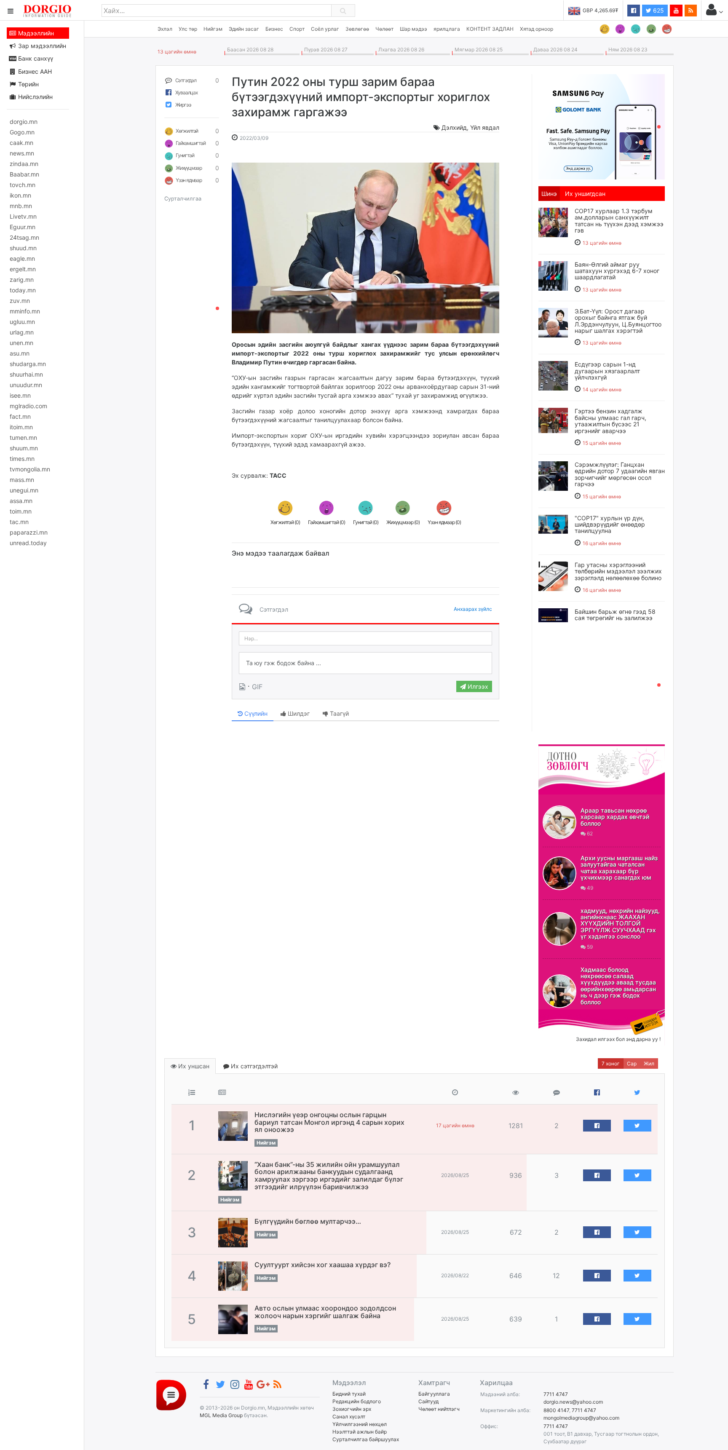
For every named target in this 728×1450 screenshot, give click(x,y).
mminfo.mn (25, 311)
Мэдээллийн (35, 33)
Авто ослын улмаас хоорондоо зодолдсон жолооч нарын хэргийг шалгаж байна (325, 1312)
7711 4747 (555, 1394)
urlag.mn (22, 332)
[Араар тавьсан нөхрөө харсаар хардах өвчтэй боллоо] (559, 822)
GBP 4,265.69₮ (600, 10)
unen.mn (21, 342)
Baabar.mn (24, 174)
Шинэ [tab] (549, 193)
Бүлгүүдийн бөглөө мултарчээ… (307, 1221)
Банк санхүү (34, 58)
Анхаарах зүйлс (473, 609)
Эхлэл (165, 29)
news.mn (22, 153)
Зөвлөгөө (357, 29)
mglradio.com (28, 405)
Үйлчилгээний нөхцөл (359, 1424)
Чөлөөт (384, 29)
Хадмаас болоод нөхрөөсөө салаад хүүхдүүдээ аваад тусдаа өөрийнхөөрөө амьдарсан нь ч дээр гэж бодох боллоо (618, 986)
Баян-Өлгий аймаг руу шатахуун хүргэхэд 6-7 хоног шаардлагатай (617, 271)
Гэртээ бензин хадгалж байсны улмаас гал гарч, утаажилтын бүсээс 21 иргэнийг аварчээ (610, 420)
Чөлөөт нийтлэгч (439, 1409)
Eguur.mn (22, 226)
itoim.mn (21, 427)
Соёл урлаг (325, 29)
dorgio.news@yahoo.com (573, 1402)
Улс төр (188, 29)
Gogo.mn (22, 132)
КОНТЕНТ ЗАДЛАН (490, 29)
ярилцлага (447, 29)
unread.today (28, 542)
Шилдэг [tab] (298, 713)
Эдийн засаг (244, 29)
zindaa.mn (24, 163)
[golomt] (601, 126)
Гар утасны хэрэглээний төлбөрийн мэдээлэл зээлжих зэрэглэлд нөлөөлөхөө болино (618, 571)
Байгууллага (434, 1394)
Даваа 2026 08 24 (554, 49)
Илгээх (477, 686)
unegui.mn (24, 490)
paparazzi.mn (29, 532)
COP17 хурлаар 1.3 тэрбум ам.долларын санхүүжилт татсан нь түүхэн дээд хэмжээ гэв (619, 220)
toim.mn (21, 511)
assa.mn (21, 500)
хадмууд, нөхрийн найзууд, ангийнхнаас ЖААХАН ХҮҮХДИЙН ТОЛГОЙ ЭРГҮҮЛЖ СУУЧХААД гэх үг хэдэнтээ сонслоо (620, 923)
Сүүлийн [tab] (255, 713)
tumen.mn (23, 437)
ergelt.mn (23, 269)
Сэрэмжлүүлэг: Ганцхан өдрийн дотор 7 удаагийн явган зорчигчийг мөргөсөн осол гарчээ (620, 474)
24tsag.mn (24, 237)
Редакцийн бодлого (356, 1401)
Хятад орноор (536, 29)
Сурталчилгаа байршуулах (365, 1439)
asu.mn (19, 353)
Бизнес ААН (34, 71)
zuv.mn (20, 300)
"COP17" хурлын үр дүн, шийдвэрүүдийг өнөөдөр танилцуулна (610, 524)
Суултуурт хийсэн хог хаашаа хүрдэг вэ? (322, 1264)
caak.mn (21, 142)
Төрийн (27, 84)
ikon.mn (20, 195)
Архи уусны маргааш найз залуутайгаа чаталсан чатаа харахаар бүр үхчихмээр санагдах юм (619, 867)
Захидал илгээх (564, 1014)
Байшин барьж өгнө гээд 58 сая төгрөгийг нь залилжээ (615, 614)
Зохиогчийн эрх (351, 1409)
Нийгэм (212, 29)
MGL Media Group (221, 1415)
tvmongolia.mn (30, 469)
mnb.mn (21, 205)
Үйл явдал (484, 127)
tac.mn (19, 521)
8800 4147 (556, 1410)
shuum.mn (24, 448)
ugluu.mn (22, 321)
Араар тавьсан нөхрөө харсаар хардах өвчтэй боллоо (615, 817)
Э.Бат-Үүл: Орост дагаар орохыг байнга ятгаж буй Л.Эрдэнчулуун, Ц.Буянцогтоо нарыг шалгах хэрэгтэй (618, 321)
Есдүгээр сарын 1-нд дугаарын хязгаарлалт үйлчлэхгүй (607, 371)
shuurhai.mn (26, 374)
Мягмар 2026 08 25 (477, 49)
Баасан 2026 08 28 (249, 49)
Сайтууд (428, 1401)
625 (657, 10)
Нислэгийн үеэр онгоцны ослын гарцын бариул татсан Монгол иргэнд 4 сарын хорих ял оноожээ (329, 1122)
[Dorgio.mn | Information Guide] (171, 1394)
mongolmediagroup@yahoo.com (581, 1418)
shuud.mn (23, 247)
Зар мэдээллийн (41, 45)
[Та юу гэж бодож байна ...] (365, 663)
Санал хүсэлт (348, 1416)
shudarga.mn (28, 363)
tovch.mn (22, 184)
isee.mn (20, 395)
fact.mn (20, 416)
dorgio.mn (23, 121)
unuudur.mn (26, 384)
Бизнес (274, 29)
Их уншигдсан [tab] (585, 193)
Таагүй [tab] (338, 713)
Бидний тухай (349, 1394)
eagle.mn (22, 258)
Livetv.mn (23, 216)
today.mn (23, 290)
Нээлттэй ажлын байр (359, 1432)
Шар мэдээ (413, 29)
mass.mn (22, 479)
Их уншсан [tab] (193, 1066)
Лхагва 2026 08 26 (400, 49)
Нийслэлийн (34, 96)
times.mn (22, 458)
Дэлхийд (454, 127)
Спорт (297, 29)
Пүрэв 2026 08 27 (325, 49)
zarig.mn (22, 279)
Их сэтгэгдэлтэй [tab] (253, 1066)
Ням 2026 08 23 (627, 49)
